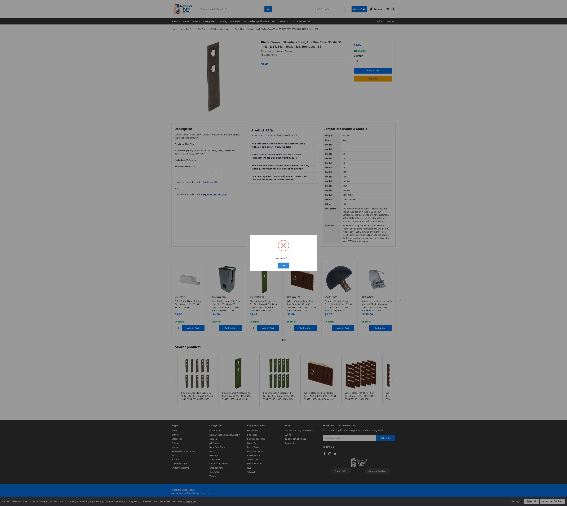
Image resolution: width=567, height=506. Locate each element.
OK (283, 265)
